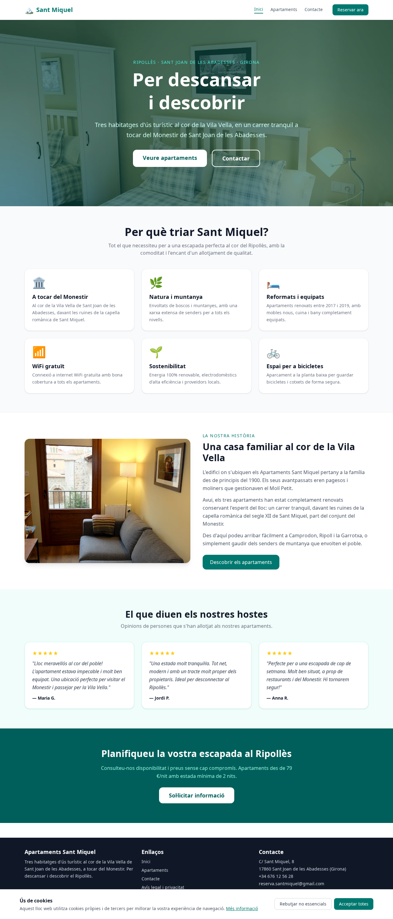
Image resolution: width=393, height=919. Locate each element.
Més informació (242, 908)
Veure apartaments (170, 157)
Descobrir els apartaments (241, 562)
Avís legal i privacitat (163, 887)
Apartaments (283, 9)
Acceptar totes (353, 904)
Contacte (314, 9)
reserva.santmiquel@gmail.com (291, 883)
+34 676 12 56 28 (276, 876)
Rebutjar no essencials (303, 904)
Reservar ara (350, 10)
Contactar (236, 158)
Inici (258, 9)
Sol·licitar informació (196, 795)
